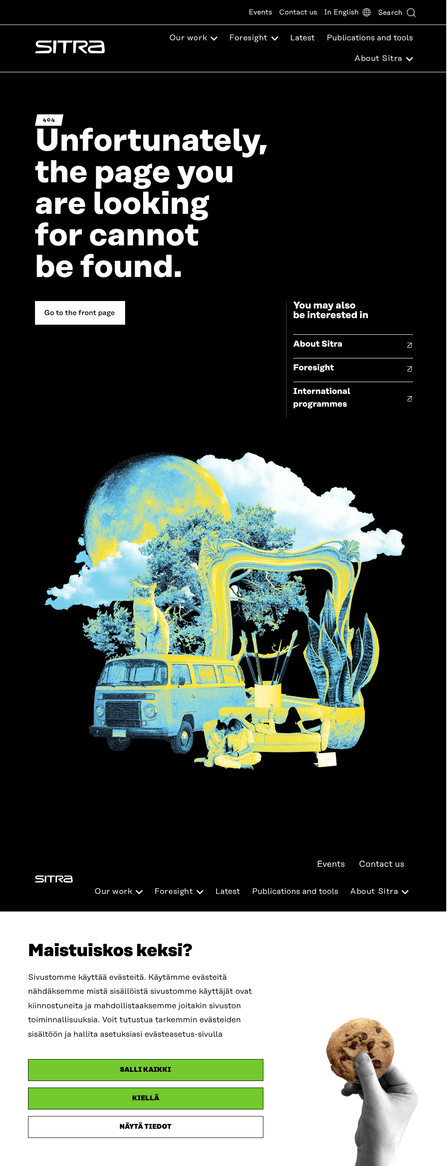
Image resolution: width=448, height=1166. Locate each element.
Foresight (313, 367)
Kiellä (145, 1098)
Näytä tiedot (145, 1127)
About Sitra (318, 344)
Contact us (298, 12)
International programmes (321, 398)
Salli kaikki (145, 1070)
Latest (302, 38)
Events (260, 12)
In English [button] (341, 12)
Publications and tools (370, 38)
